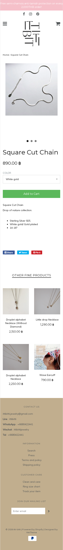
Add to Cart (31, 193)
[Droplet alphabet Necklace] (16, 357)
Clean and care (31, 481)
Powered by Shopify (32, 529)
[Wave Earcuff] (47, 357)
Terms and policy (31, 460)
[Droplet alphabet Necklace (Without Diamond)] (16, 301)
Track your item (31, 491)
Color (7, 172)
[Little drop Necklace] (47, 301)
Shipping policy (31, 464)
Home (6, 54)
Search (31, 450)
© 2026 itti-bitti (13, 529)
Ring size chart (31, 486)
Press (31, 455)
